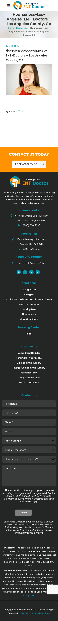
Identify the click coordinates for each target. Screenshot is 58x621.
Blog (29, 333)
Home (11, 27)
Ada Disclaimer (42, 613)
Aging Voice (29, 289)
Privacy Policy (29, 595)
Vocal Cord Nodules (29, 353)
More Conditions (29, 319)
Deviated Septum (29, 304)
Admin (12, 111)
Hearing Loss (29, 309)
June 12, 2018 (12, 46)
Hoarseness (22, 27)
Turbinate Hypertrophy (29, 357)
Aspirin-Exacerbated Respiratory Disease (29, 299)
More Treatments (29, 382)
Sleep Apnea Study (29, 377)
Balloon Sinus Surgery (29, 362)
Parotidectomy (29, 372)
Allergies (29, 294)
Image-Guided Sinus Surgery (29, 367)
